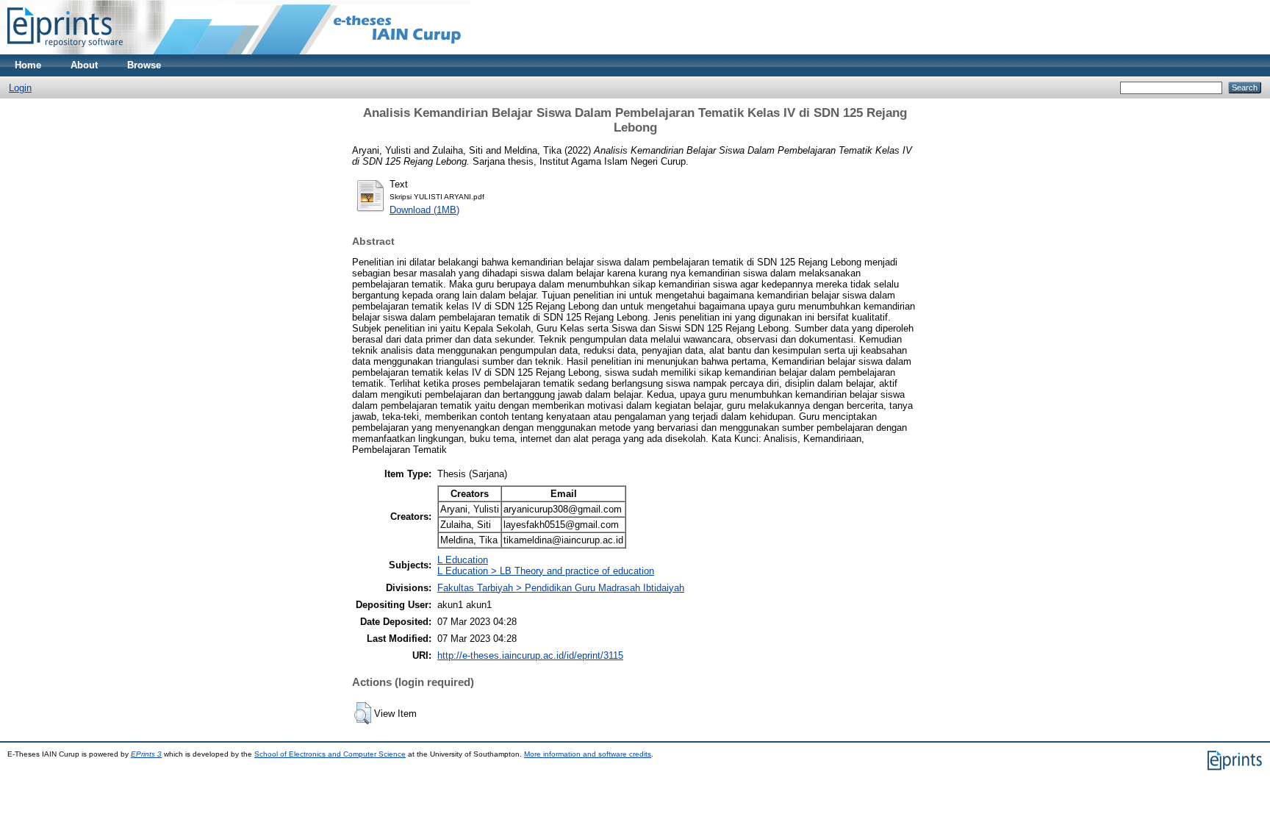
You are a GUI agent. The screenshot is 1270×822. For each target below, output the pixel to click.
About (84, 65)
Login (20, 87)
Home (28, 65)
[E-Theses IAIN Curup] (65, 51)
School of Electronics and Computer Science (330, 754)
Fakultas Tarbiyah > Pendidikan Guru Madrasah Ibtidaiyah (560, 587)
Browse (144, 65)
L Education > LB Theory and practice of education (545, 570)
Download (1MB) (424, 209)
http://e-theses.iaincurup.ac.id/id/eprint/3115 (530, 655)
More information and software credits (587, 754)
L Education (462, 559)
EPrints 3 (146, 754)
